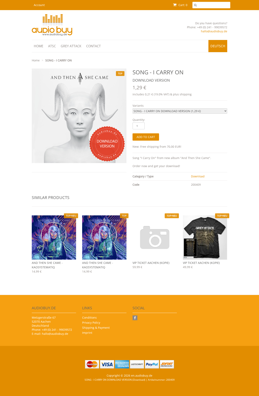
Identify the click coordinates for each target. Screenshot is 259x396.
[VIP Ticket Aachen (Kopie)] (155, 237)
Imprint (87, 333)
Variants (138, 105)
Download (198, 176)
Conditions (89, 317)
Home (38, 46)
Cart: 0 (182, 5)
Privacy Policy (91, 322)
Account (39, 5)
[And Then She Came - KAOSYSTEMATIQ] (54, 237)
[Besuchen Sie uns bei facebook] (135, 318)
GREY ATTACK (71, 46)
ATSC (52, 46)
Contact (93, 46)
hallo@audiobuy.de (214, 31)
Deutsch (217, 46)
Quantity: (139, 120)
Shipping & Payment (96, 328)
